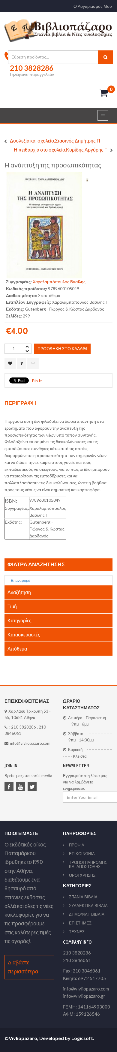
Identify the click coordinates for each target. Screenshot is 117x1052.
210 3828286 (23, 727)
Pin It (37, 380)
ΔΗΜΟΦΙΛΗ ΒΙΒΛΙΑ (86, 914)
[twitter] (33, 787)
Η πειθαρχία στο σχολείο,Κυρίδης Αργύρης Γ (60, 149)
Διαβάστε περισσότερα (23, 967)
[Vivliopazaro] (58, 30)
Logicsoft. (82, 1038)
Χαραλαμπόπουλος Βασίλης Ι (60, 281)
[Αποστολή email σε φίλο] (33, 363)
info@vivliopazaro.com (30, 743)
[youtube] (21, 787)
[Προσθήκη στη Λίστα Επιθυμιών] (10, 363)
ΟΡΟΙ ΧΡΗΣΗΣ (82, 875)
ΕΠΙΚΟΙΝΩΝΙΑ (82, 853)
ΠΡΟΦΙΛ (76, 845)
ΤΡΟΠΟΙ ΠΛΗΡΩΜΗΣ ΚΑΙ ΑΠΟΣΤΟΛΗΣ (88, 864)
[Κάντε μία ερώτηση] (21, 363)
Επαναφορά (20, 580)
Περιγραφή (20, 403)
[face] (9, 787)
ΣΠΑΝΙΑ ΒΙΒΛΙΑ (83, 896)
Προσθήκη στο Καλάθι (62, 348)
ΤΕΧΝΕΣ (77, 931)
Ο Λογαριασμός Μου (93, 6)
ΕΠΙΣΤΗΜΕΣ (80, 923)
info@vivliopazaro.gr (84, 996)
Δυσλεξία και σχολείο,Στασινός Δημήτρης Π (55, 140)
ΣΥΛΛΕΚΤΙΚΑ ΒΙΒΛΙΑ (88, 905)
